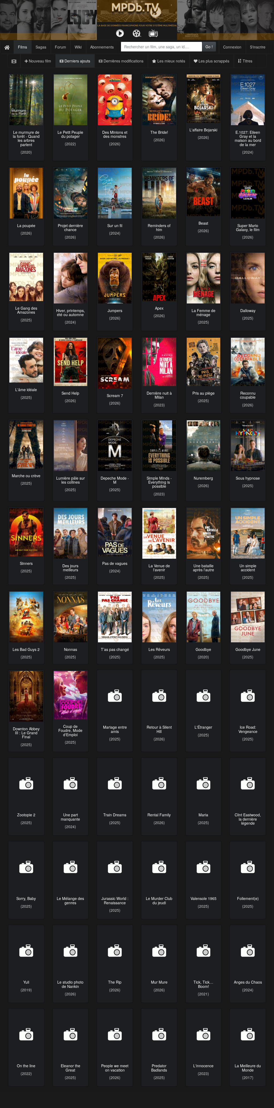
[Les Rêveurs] (159, 617)
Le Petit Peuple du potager (70, 134)
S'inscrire (257, 47)
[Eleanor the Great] (70, 1034)
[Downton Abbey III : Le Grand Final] (26, 696)
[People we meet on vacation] (115, 1034)
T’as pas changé (115, 649)
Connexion (232, 47)
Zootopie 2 (26, 816)
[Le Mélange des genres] (70, 866)
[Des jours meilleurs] (70, 533)
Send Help (70, 393)
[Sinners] (26, 532)
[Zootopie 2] (26, 784)
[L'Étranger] (203, 694)
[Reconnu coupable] (248, 362)
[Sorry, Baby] (26, 866)
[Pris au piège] (203, 362)
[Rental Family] (159, 783)
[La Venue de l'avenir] (159, 533)
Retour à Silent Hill (159, 730)
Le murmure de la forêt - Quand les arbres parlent (26, 138)
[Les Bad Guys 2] (26, 617)
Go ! (209, 46)
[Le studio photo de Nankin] (70, 950)
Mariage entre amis (115, 730)
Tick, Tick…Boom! (203, 984)
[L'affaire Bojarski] (203, 99)
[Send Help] (70, 362)
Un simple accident (247, 567)
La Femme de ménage (203, 312)
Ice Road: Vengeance (247, 728)
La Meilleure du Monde (248, 1067)
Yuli (26, 982)
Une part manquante (70, 818)
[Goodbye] (203, 617)
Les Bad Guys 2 (26, 649)
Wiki (78, 47)
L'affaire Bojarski (203, 129)
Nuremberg (203, 478)
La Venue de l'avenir (159, 567)
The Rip (114, 982)
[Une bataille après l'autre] (203, 533)
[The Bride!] (159, 100)
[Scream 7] (115, 363)
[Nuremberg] (203, 445)
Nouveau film (39, 61)
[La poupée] (26, 193)
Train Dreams (114, 816)
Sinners (26, 563)
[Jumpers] (115, 278)
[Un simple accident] (248, 533)
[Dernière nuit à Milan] (159, 362)
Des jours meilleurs (70, 567)
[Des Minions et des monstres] (115, 100)
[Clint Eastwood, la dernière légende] (248, 783)
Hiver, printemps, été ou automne (70, 312)
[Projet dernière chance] (70, 193)
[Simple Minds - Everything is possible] (159, 445)
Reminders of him (159, 227)
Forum (60, 47)
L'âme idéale (26, 389)
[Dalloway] (248, 278)
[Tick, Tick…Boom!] (203, 950)
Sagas (41, 47)
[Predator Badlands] (159, 1034)
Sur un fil (114, 225)
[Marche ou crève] (26, 444)
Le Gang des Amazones (26, 310)
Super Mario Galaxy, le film (248, 227)
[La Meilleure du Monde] (248, 1034)
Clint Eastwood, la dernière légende (248, 819)
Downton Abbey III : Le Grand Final (26, 733)
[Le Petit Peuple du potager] (70, 100)
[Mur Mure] (159, 950)
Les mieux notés (170, 61)
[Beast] (203, 192)
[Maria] (203, 783)
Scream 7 (115, 395)
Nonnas (70, 649)
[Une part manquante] (70, 784)
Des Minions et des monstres (114, 134)
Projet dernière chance (70, 227)
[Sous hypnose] (248, 445)
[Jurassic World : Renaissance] (115, 866)
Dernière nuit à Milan (159, 395)
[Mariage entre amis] (115, 696)
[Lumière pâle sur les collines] (70, 445)
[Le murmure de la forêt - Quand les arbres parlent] (26, 100)
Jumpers (115, 310)
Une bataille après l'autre (203, 567)
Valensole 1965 (203, 898)
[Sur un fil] (115, 193)
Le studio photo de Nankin (70, 984)
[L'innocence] (203, 1034)
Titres (247, 61)
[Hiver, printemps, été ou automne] (70, 278)
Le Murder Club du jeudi (159, 900)
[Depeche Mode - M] (115, 445)
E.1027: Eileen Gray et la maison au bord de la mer (248, 138)
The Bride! (159, 132)
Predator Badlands (159, 1067)
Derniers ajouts (76, 61)
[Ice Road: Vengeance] (248, 695)
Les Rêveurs (159, 649)
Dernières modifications (122, 61)
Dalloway (248, 310)
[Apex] (159, 277)
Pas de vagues (114, 563)
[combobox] (162, 47)
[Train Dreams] (115, 784)
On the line (26, 1065)
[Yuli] (26, 950)
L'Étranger (203, 724)
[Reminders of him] (159, 193)
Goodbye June (247, 649)
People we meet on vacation (114, 1067)
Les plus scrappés (213, 61)
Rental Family (159, 814)
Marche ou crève (26, 475)
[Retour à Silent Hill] (159, 696)
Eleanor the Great (70, 1067)
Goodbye (203, 649)
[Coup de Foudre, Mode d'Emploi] (70, 695)
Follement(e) (248, 898)
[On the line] (26, 1034)
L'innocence (203, 1065)
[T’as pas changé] (115, 617)
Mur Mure (159, 982)
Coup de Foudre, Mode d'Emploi (70, 730)
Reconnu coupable (248, 395)
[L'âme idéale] (26, 360)
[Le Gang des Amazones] (26, 277)
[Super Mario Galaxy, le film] (248, 193)
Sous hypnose (248, 478)
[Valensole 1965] (203, 866)
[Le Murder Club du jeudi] (159, 866)
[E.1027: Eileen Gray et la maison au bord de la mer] (248, 100)
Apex (159, 308)
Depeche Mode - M (115, 480)
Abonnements (102, 47)
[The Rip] (115, 950)
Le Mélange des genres (70, 900)
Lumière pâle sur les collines (70, 480)
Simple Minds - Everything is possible (159, 482)
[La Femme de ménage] (203, 278)
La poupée (26, 225)
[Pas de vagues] (115, 532)
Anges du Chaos (248, 982)
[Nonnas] (70, 617)
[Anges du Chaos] (248, 950)
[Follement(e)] (248, 866)
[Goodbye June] (248, 617)
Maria (203, 814)
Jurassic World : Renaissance (114, 900)
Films (22, 47)
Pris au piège (203, 393)
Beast (203, 223)
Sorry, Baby (26, 898)
